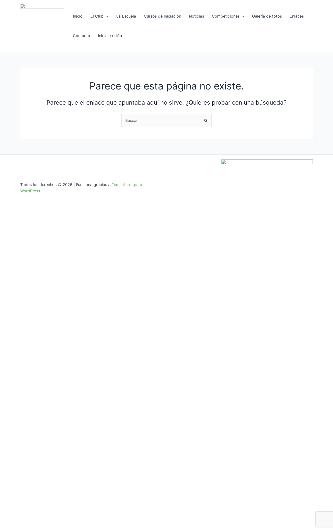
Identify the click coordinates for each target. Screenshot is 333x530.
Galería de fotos (267, 16)
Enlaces (297, 16)
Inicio (78, 16)
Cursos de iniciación (162, 16)
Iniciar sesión (110, 35)
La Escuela (126, 16)
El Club (97, 16)
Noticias (196, 16)
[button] (106, 16)
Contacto (81, 35)
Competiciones (226, 16)
